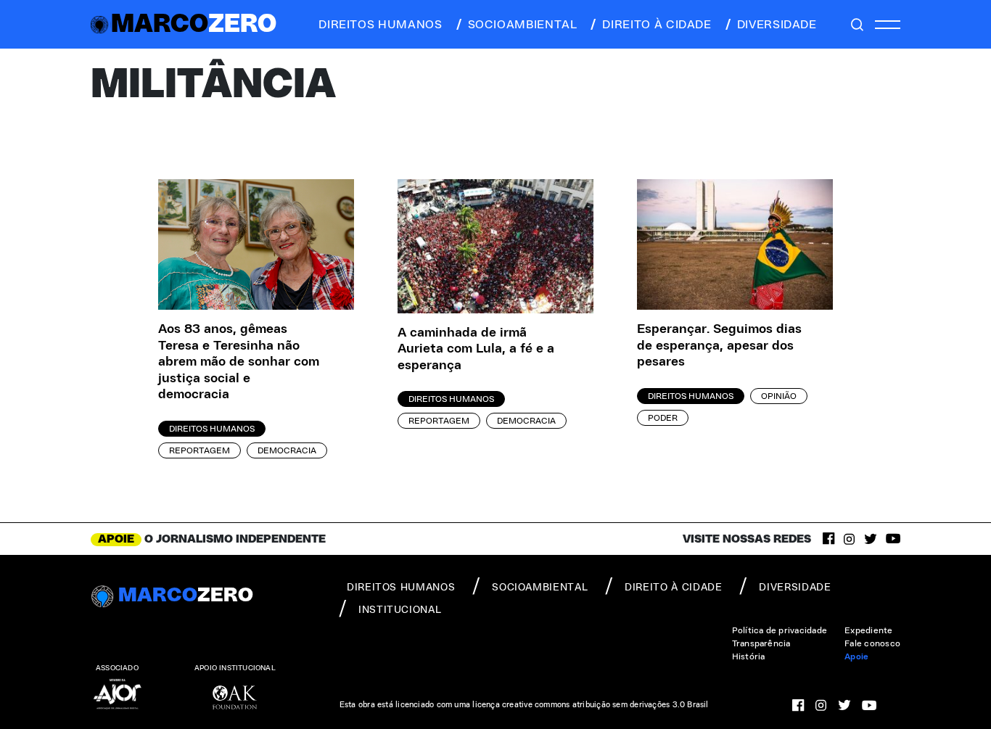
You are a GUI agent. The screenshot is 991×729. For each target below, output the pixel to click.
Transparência (761, 643)
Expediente (868, 630)
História (748, 656)
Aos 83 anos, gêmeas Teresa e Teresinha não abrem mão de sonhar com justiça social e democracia (238, 362)
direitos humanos (380, 24)
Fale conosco (872, 643)
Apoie (856, 656)
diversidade (777, 24)
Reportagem (199, 450)
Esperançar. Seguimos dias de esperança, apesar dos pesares (719, 345)
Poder (663, 417)
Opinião (779, 396)
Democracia (287, 450)
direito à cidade (656, 24)
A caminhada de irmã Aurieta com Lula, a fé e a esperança (476, 349)
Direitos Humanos (212, 428)
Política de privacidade (780, 630)
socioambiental (522, 24)
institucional (399, 610)
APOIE (116, 539)
